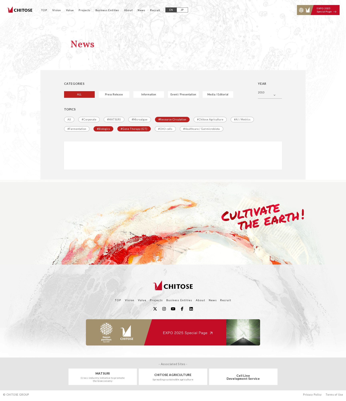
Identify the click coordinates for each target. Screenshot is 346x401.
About (128, 10)
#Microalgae (140, 119)
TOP (44, 10)
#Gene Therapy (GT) (134, 128)
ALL (79, 94)
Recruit (155, 10)
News (141, 10)
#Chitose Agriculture (210, 119)
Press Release (114, 94)
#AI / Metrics (242, 119)
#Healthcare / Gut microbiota (201, 128)
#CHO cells (165, 128)
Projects (84, 10)
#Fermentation (76, 128)
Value (70, 10)
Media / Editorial (218, 94)
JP (182, 9)
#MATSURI (114, 119)
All (69, 119)
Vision (56, 10)
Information (148, 94)
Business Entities (107, 10)
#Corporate (89, 119)
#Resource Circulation (172, 119)
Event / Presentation (183, 94)
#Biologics (103, 128)
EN (171, 9)
